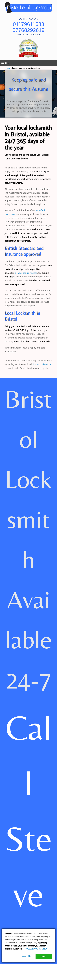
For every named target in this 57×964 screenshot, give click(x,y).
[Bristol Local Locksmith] (28, 7)
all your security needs (26, 273)
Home (8, 68)
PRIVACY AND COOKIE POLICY (35, 948)
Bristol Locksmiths (41, 364)
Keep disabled (26, 956)
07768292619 (28, 30)
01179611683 (28, 24)
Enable (44, 956)
